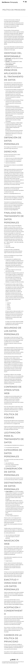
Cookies (7, 663)
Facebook (9, 303)
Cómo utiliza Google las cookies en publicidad (12, 537)
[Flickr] (14, 659)
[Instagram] (15, 659)
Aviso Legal (12, 50)
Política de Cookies (20, 282)
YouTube (8, 307)
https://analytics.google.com (13, 516)
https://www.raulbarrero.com (10, 27)
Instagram (9, 309)
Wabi (17, 663)
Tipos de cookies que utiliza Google (12, 535)
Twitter (8, 304)
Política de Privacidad (9, 247)
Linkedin (8, 306)
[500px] (17, 659)
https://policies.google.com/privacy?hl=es (13, 524)
